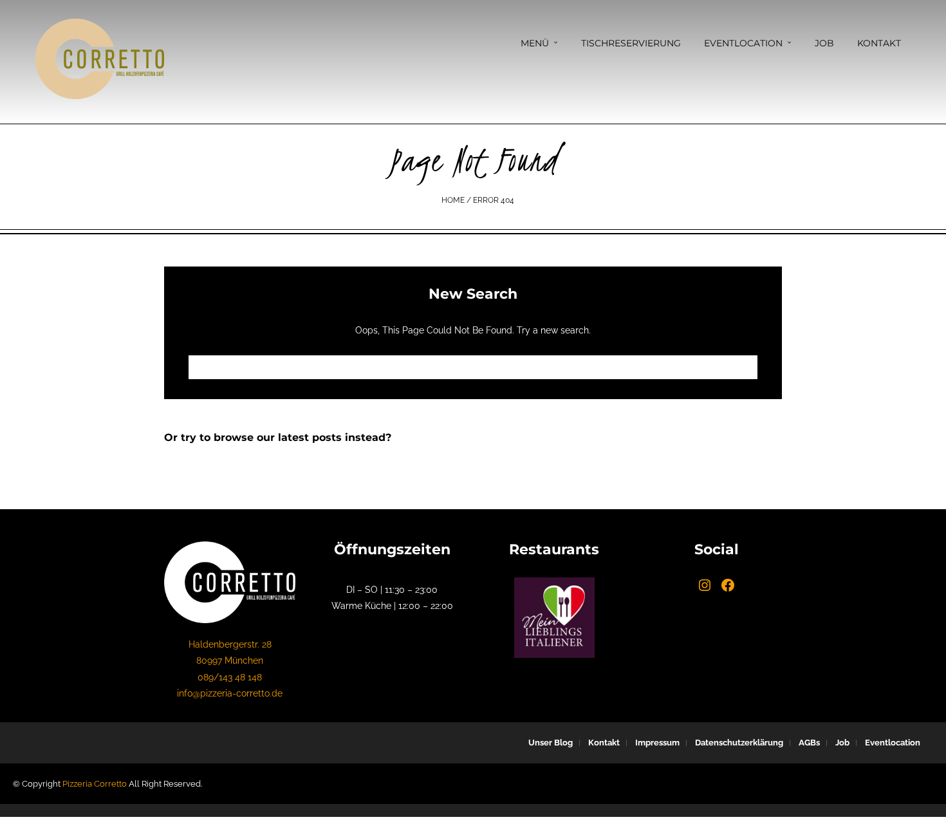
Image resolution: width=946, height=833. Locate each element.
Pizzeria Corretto (94, 784)
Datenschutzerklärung (739, 742)
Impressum (657, 742)
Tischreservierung (631, 43)
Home (453, 200)
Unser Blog (550, 742)
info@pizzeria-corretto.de (230, 693)
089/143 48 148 (230, 677)
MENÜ (535, 43)
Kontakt (879, 43)
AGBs (809, 742)
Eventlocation (743, 43)
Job (824, 43)
